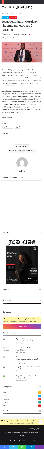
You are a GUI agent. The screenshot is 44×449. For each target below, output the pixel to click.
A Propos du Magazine (13, 432)
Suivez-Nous (22, 326)
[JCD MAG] (24, 7)
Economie (5, 17)
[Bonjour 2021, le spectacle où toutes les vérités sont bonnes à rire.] (8, 360)
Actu (5, 396)
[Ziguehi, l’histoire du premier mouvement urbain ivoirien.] (8, 341)
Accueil (5, 13)
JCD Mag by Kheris (35, 429)
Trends (6, 402)
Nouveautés (34, 432)
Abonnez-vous (25, 432)
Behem (6, 34)
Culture (6, 392)
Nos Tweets (7, 301)
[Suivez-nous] (41, 422)
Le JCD (11, 13)
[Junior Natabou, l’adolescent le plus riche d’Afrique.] (8, 350)
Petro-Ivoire (22, 146)
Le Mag (6, 399)
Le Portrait (18, 13)
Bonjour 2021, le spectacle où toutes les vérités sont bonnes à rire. (27, 359)
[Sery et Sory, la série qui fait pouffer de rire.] (8, 378)
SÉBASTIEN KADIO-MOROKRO (22, 151)
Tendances (22, 435)
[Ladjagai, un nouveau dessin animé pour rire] (8, 369)
